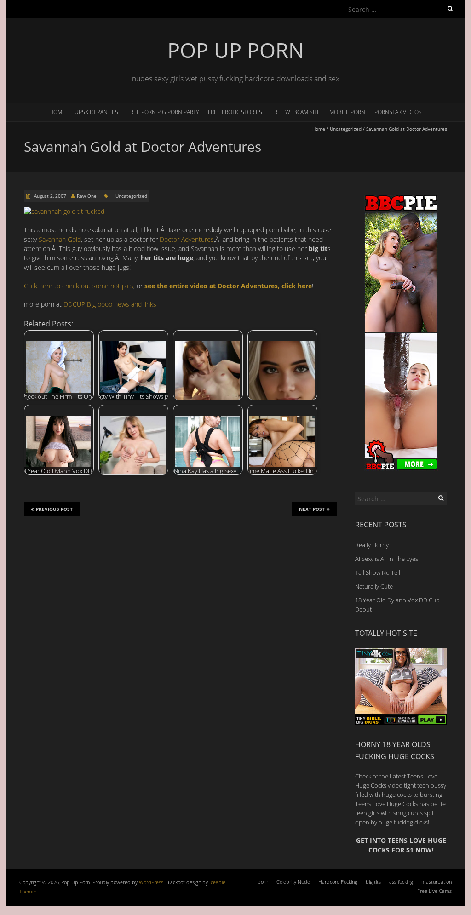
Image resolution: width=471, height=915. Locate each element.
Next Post (312, 509)
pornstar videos (398, 112)
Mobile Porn (347, 112)
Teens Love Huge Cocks (386, 804)
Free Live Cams (434, 890)
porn (263, 881)
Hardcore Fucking (337, 881)
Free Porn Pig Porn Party (163, 112)
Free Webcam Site (295, 112)
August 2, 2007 (49, 196)
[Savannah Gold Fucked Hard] (64, 211)
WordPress (151, 882)
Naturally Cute (374, 586)
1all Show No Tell (377, 572)
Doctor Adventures (187, 239)
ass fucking (401, 881)
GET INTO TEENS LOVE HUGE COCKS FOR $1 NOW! (401, 845)
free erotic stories (235, 112)
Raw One (87, 196)
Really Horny (372, 545)
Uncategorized (346, 129)
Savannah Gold (60, 239)
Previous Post (54, 509)
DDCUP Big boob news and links (109, 304)
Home (57, 112)
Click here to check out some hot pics (78, 285)
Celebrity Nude (293, 881)
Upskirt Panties (96, 112)
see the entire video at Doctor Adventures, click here (228, 285)
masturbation (436, 881)
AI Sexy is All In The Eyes (386, 559)
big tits (373, 881)
